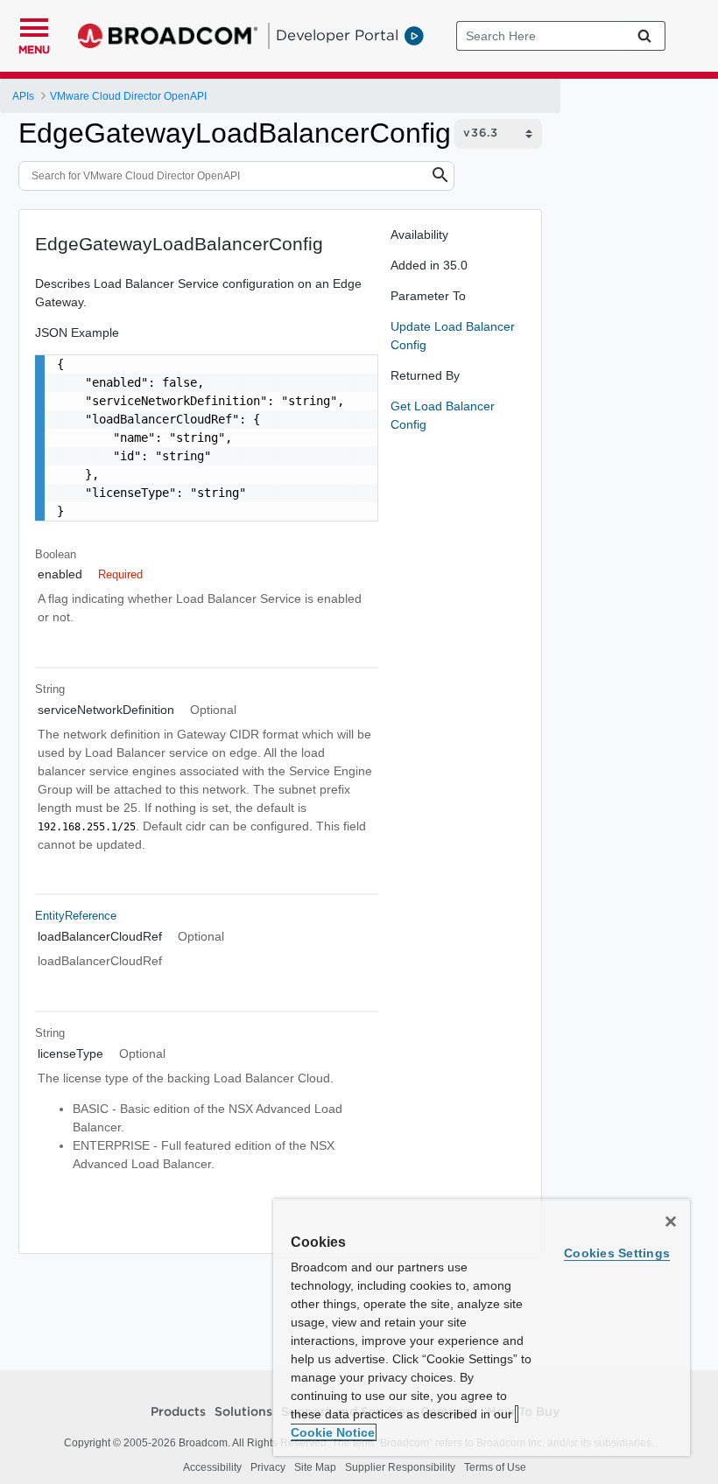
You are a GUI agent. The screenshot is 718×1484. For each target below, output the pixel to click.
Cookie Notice (333, 1432)
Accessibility (212, 1467)
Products (178, 1412)
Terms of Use (495, 1467)
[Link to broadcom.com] (167, 36)
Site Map (315, 1467)
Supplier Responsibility (400, 1467)
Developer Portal (337, 35)
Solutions (243, 1412)
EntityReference (75, 915)
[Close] (670, 1221)
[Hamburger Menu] (34, 25)
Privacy (267, 1467)
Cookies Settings (617, 1253)
